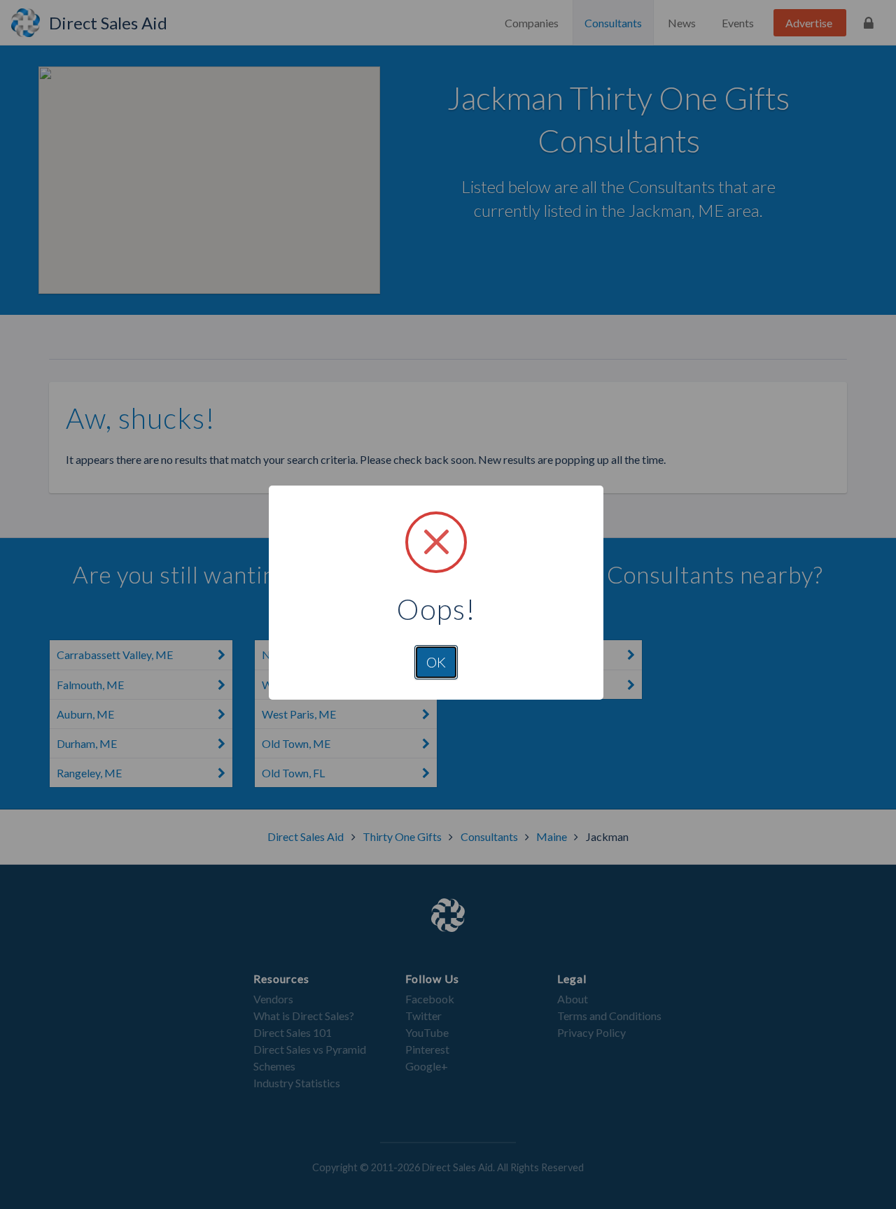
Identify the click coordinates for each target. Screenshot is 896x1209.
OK (436, 661)
